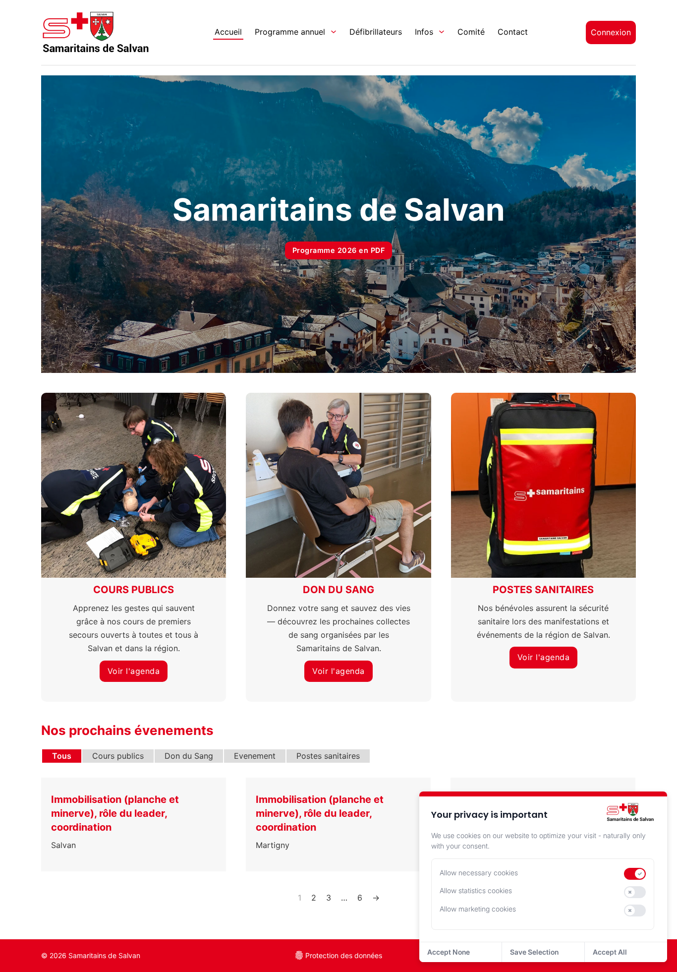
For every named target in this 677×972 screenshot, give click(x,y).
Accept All (610, 952)
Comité (471, 32)
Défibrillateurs (375, 32)
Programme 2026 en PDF (338, 250)
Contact (513, 32)
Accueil (228, 32)
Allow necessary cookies (479, 872)
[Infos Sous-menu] (441, 32)
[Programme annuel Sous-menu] (333, 32)
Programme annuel (290, 32)
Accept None (448, 952)
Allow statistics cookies (476, 890)
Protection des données (343, 955)
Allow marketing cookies (478, 909)
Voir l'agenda (134, 671)
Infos (424, 32)
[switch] (635, 874)
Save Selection (534, 952)
